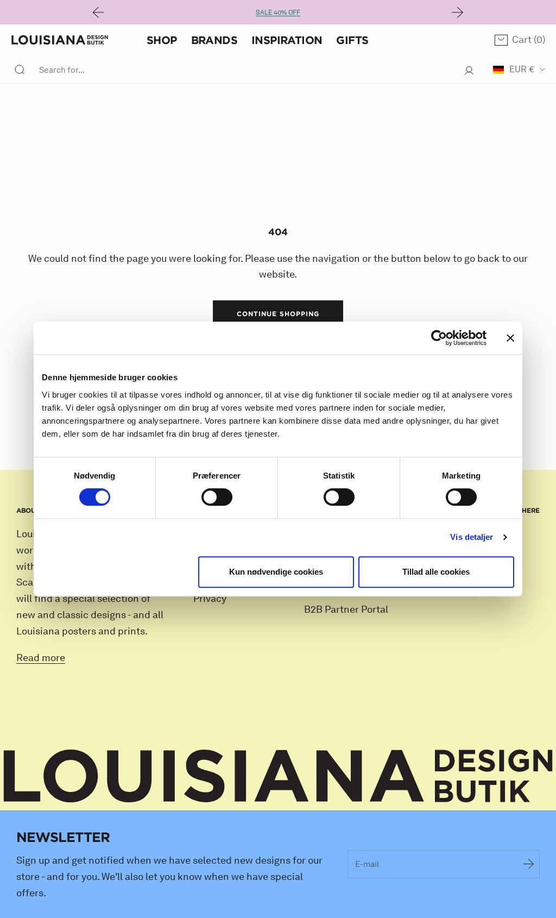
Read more (40, 658)
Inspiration (286, 40)
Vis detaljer (471, 537)
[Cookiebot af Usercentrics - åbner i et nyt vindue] (438, 338)
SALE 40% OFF (278, 12)
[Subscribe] (529, 864)
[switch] (216, 497)
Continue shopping (278, 313)
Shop (162, 40)
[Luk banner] (510, 338)
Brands (214, 40)
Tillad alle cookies (436, 571)
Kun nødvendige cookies (276, 571)
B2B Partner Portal (346, 609)
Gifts (352, 40)
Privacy (209, 599)
